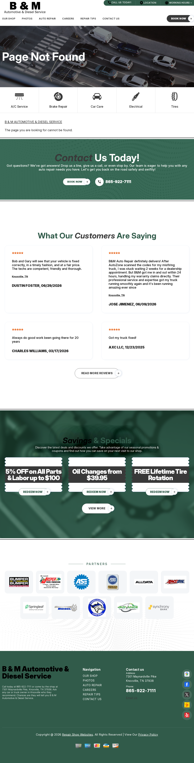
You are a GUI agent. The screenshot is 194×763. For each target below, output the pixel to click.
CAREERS (68, 18)
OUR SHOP (8, 18)
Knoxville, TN (20, 276)
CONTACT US (111, 18)
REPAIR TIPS (88, 18)
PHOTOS (27, 18)
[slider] (17, 253)
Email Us (131, 698)
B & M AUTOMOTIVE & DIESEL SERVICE (33, 122)
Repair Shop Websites (77, 734)
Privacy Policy (148, 734)
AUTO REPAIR (47, 18)
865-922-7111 (23, 686)
